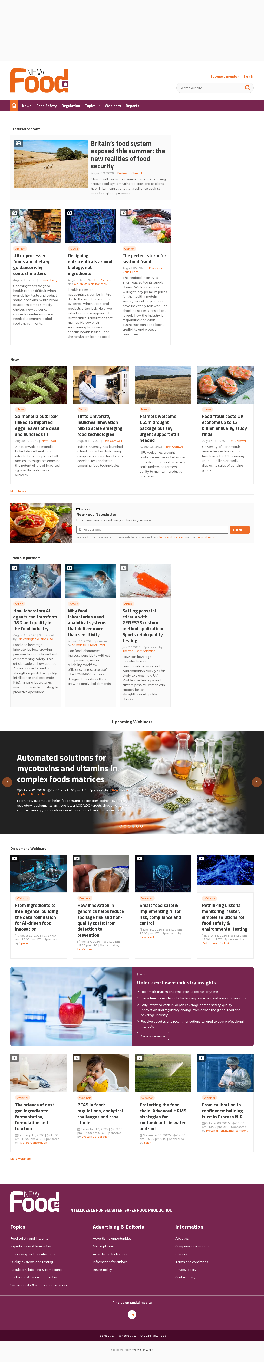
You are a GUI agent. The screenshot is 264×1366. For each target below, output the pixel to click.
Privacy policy (186, 1269)
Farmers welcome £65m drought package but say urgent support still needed (159, 428)
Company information (192, 1246)
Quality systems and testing (31, 1262)
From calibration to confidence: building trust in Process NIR (222, 1110)
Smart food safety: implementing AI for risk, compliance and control (160, 914)
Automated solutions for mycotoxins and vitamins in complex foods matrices (67, 768)
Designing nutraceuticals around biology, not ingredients (90, 264)
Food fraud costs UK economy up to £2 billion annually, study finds (224, 425)
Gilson (114, 790)
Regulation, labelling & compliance (36, 1269)
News (20, 409)
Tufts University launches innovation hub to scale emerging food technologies (100, 425)
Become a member (225, 76)
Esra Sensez (102, 280)
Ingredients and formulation (31, 1246)
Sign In (249, 76)
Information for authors (110, 1262)
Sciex (147, 1142)
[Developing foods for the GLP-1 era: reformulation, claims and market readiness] (141, 826)
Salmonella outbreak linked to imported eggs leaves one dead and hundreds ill (37, 425)
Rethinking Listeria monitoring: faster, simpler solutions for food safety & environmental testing (225, 917)
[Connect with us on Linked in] (132, 1314)
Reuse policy (102, 1269)
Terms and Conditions (172, 537)
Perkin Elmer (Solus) (215, 943)
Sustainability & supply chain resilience (40, 1285)
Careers (181, 1254)
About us (182, 1238)
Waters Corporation (33, 1142)
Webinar (22, 898)
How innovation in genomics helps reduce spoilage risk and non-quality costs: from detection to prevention (100, 920)
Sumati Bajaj (48, 280)
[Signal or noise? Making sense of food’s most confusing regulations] (129, 826)
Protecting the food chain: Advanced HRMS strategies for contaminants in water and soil (163, 1116)
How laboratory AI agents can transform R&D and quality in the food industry (35, 619)
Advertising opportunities (112, 1238)
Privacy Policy (205, 537)
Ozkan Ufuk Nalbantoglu (91, 284)
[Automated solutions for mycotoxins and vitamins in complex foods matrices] (133, 826)
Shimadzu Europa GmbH (89, 645)
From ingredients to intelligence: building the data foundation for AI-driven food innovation (36, 917)
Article (74, 248)
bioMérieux (84, 949)
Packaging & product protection (34, 1277)
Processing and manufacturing (33, 1254)
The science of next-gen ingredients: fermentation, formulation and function (35, 1116)
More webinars (20, 1159)
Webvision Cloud (142, 1349)
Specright (25, 943)
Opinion (20, 248)
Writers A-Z (127, 1336)
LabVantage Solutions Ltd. (36, 639)
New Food (49, 441)
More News (18, 491)
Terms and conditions (191, 1262)
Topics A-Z (106, 1336)
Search (247, 86)
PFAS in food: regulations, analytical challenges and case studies (100, 1113)
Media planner (104, 1246)
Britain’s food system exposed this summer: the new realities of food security (128, 154)
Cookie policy (185, 1277)
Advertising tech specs (110, 1254)
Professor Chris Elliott (131, 173)
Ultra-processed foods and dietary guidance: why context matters (31, 264)
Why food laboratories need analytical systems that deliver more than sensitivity (87, 622)
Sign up (238, 529)
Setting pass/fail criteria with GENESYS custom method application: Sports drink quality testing (143, 625)
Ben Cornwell (113, 441)
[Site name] (39, 91)
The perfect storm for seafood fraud (144, 258)
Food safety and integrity (29, 1238)
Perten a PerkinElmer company (227, 1130)
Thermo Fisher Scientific (139, 651)
